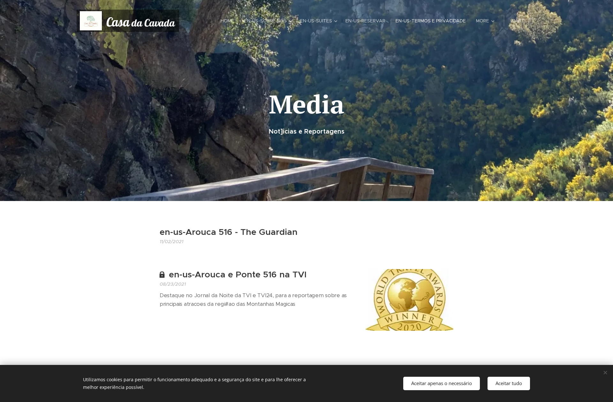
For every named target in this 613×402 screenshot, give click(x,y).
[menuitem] (229, 21)
